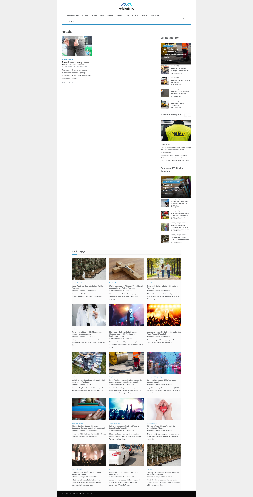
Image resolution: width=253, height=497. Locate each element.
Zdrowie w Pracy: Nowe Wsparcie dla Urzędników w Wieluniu (161, 427)
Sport (127, 15)
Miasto (94, 15)
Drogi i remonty (168, 45)
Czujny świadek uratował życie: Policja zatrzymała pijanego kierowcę (176, 149)
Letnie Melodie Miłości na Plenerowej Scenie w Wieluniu (86, 473)
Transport (85, 15)
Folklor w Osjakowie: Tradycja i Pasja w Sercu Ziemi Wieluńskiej (124, 427)
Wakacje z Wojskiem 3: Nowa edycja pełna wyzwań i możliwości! (163, 473)
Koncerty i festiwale (77, 283)
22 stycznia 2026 (177, 242)
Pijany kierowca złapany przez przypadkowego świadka (75, 63)
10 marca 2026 (166, 152)
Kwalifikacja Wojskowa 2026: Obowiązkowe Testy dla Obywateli (180, 239)
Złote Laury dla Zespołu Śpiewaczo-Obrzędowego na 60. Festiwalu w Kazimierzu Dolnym (123, 334)
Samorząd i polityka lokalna (172, 181)
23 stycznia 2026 (177, 230)
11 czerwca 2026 (177, 73)
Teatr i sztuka (113, 283)
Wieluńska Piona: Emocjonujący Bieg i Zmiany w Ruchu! (123, 473)
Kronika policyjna (67, 59)
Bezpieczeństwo (73, 15)
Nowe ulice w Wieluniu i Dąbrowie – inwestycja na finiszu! (179, 70)
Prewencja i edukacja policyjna (155, 377)
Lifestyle (145, 15)
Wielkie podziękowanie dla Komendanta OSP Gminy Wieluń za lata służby (180, 215)
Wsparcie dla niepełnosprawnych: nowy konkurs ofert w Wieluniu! (173, 187)
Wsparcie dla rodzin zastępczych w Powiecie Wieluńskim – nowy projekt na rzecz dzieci (180, 228)
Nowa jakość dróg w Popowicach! (178, 104)
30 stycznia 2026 (177, 218)
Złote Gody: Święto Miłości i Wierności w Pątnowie (162, 287)
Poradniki (74, 329)
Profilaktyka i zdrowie (152, 423)
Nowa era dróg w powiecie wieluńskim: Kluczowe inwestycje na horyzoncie (180, 93)
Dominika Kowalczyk (81, 66)
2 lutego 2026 (176, 207)
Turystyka (134, 15)
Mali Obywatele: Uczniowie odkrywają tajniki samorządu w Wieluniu (88, 381)
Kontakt (71, 21)
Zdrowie (119, 15)
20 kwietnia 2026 (176, 96)
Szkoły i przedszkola (77, 377)
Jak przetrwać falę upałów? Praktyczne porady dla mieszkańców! (87, 333)
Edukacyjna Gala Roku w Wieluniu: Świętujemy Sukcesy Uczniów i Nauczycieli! (88, 427)
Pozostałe (149, 283)
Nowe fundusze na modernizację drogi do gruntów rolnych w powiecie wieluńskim (125, 381)
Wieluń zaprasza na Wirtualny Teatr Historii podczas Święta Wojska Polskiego (126, 287)
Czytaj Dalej (67, 82)
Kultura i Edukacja (106, 15)
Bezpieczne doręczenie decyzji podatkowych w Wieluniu (179, 203)
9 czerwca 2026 (176, 84)
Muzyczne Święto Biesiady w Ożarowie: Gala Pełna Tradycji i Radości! (164, 333)
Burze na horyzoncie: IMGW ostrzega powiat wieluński (161, 381)
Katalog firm (155, 15)
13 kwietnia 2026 (176, 108)
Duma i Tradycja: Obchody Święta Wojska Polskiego (87, 287)
